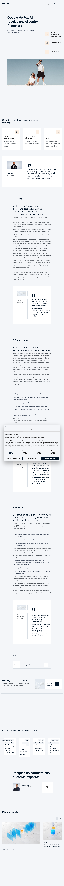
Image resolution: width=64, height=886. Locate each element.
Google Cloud (43, 250)
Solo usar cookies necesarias (13, 458)
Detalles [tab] (32, 429)
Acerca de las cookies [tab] (51, 429)
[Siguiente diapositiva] (60, 818)
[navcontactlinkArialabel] (57, 4)
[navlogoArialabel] (5, 4)
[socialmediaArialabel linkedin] (22, 789)
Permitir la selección (32, 458)
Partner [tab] (15, 655)
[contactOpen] (47, 787)
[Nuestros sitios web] (54, 4)
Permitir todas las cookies (50, 458)
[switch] (25, 453)
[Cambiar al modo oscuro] (61, 4)
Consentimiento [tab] (13, 429)
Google (17, 525)
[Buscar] (51, 4)
